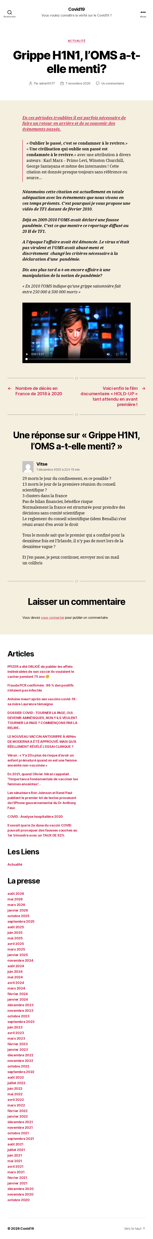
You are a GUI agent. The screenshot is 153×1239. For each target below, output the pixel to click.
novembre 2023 (20, 1011)
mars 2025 (16, 949)
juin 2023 (15, 1027)
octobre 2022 (18, 1066)
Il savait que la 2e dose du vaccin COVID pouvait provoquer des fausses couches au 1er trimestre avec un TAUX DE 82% (42, 830)
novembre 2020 (20, 1194)
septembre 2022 (20, 1072)
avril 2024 (15, 983)
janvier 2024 (17, 999)
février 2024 (17, 994)
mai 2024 (15, 977)
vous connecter (52, 618)
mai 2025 (15, 938)
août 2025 (15, 927)
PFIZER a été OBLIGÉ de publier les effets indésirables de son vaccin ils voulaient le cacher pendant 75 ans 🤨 (40, 672)
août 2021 (15, 1144)
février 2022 (17, 1111)
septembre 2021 (20, 1139)
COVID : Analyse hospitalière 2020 (35, 817)
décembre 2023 (20, 1005)
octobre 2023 (18, 1016)
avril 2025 (15, 944)
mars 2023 (16, 1038)
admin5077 (47, 83)
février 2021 (17, 1178)
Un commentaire (112, 83)
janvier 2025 (17, 955)
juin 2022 (14, 1088)
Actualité (76, 41)
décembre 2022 (20, 1055)
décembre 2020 (20, 1189)
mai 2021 (14, 1161)
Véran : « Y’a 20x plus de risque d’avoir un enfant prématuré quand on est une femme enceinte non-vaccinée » (41, 760)
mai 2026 (15, 899)
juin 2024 (15, 972)
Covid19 (76, 9)
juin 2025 (15, 933)
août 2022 (15, 1077)
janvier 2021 (17, 1183)
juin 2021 (14, 1155)
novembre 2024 (20, 960)
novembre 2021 (20, 1127)
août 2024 (15, 966)
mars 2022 (16, 1105)
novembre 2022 (20, 1061)
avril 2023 (15, 1033)
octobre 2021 (18, 1133)
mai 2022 (15, 1094)
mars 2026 (16, 905)
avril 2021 (15, 1166)
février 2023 (17, 1044)
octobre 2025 (18, 916)
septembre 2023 (21, 1022)
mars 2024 (16, 988)
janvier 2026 (17, 910)
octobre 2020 (18, 1200)
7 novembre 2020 (77, 83)
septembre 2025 (21, 921)
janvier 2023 (17, 1049)
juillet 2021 (16, 1150)
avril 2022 (15, 1100)
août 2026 (15, 894)
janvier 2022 (17, 1116)
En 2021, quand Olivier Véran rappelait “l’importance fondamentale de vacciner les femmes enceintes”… (42, 779)
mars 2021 (16, 1172)
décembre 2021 (20, 1122)
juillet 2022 (16, 1083)
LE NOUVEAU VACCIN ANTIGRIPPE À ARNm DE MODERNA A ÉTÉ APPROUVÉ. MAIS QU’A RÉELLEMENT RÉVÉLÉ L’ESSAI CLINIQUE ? (41, 742)
